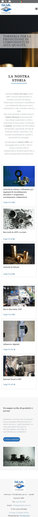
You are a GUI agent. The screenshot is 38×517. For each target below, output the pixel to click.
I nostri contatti (11, 439)
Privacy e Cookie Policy (19, 512)
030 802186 (21, 502)
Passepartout (24, 516)
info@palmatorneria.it (22, 505)
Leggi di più (8, 202)
